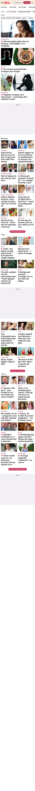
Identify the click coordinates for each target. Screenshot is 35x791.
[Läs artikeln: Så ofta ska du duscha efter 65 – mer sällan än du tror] (26, 212)
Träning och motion (24, 12)
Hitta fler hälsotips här (17, 231)
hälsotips (21, 195)
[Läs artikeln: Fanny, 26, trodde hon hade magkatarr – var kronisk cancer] (26, 405)
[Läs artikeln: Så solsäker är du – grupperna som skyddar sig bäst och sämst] (9, 405)
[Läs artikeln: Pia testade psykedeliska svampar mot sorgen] (17, 56)
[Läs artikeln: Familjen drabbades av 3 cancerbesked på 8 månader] (9, 426)
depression (4, 92)
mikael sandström (7, 195)
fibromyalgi (5, 39)
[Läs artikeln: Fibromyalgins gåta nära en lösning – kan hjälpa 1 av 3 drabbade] (17, 28)
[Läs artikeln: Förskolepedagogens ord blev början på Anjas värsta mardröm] (26, 426)
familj (20, 386)
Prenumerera (18, 2)
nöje (19, 332)
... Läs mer (30, 18)
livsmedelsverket (6, 174)
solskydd (4, 411)
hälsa (20, 270)
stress (20, 247)
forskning (21, 174)
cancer (3, 386)
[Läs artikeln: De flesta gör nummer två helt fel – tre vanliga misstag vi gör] (26, 168)
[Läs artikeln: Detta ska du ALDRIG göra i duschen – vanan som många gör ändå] (26, 189)
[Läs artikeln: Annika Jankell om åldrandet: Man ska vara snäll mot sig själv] (26, 326)
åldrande (4, 218)
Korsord (11, 12)
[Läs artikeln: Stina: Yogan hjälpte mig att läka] (9, 351)
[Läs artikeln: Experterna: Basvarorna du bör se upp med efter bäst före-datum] (9, 144)
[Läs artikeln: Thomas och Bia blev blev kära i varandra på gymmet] (26, 351)
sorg (3, 67)
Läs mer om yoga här (17, 371)
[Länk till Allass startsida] (7, 2)
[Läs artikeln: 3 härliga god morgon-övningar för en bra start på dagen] (26, 264)
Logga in (26, 2)
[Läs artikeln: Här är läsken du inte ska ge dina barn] (9, 168)
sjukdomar (21, 453)
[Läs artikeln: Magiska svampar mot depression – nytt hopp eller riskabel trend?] (17, 82)
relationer (4, 270)
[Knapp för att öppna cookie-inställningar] (32, 2)
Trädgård (12, 7)
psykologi (21, 150)
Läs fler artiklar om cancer (17, 469)
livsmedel (4, 150)
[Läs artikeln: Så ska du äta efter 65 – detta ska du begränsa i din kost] (9, 212)
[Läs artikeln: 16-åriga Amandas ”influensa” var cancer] (26, 447)
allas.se (4, 17)
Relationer (22, 7)
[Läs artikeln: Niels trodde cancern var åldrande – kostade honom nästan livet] (9, 447)
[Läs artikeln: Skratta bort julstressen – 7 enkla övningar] (26, 241)
